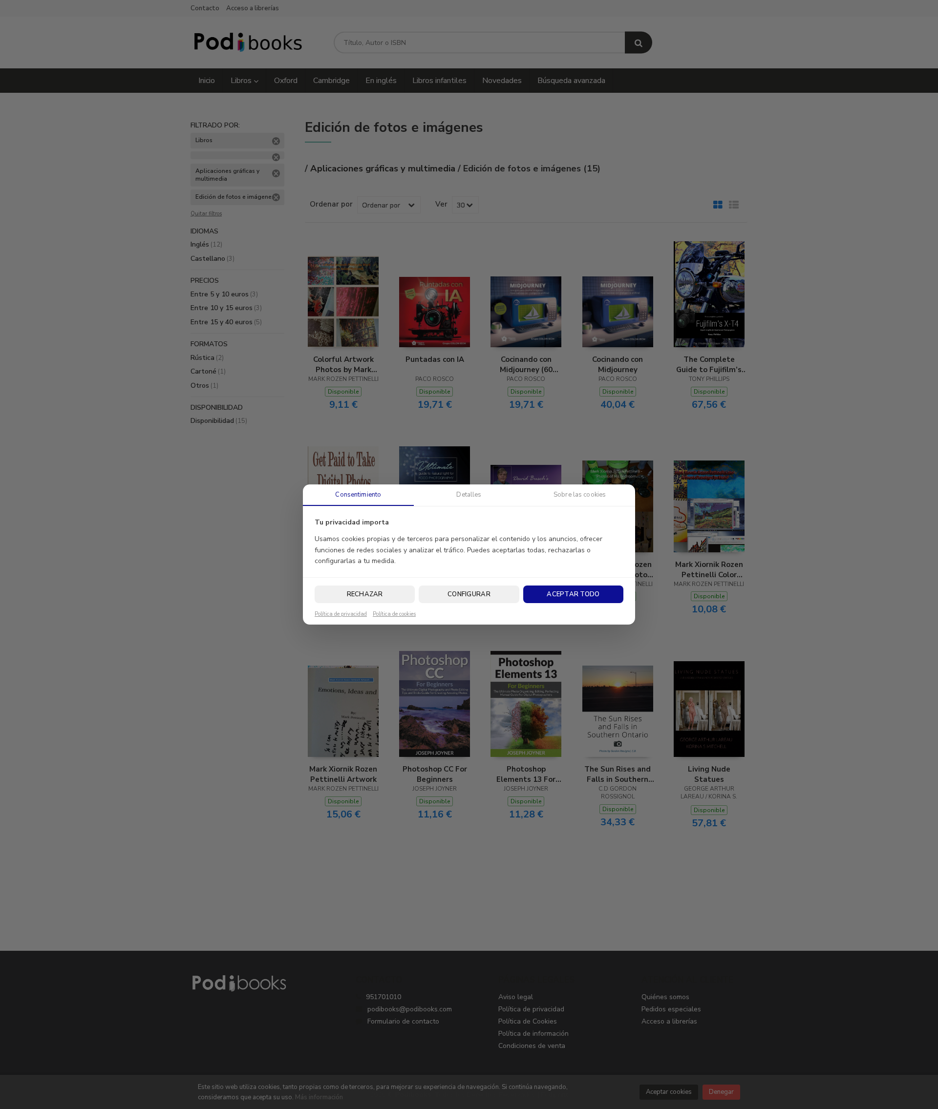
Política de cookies (394, 614)
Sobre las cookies (580, 494)
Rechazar (365, 594)
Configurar (469, 594)
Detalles (468, 494)
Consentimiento (358, 494)
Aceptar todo (573, 594)
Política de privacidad (341, 614)
